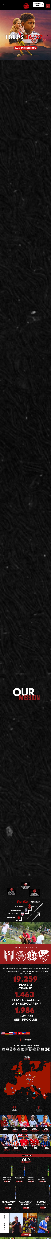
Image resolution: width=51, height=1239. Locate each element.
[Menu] (4, 6)
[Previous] (3, 35)
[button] (47, 5)
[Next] (48, 35)
